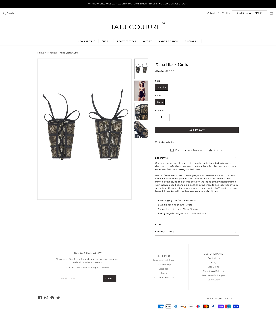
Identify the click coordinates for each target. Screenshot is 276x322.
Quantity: (159, 110)
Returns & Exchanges (213, 275)
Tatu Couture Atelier (163, 277)
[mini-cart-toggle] (271, 13)
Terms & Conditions (163, 260)
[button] (164, 142)
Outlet (147, 41)
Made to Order (168, 41)
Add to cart (197, 130)
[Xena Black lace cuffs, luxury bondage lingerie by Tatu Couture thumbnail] (141, 69)
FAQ (213, 262)
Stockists (163, 268)
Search (10, 13)
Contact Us (214, 258)
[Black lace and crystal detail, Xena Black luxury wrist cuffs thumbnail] (141, 111)
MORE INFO (163, 256)
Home (40, 52)
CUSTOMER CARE (213, 253)
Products (52, 52)
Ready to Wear (126, 41)
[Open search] (4, 13)
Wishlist (226, 13)
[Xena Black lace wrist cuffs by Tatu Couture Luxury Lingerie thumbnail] (141, 91)
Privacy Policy (163, 264)
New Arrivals (86, 41)
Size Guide (213, 266)
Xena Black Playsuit (187, 209)
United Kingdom (248, 13)
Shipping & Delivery (213, 271)
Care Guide (214, 279)
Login (213, 13)
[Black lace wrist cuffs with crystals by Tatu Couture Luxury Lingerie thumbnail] (141, 129)
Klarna (163, 273)
